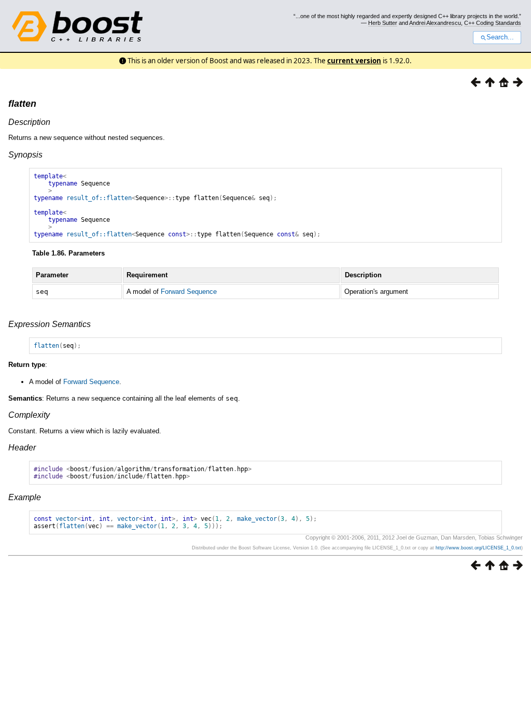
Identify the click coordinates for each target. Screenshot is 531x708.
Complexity (29, 414)
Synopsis (25, 154)
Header (22, 447)
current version (354, 60)
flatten (22, 103)
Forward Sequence (189, 291)
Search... (500, 37)
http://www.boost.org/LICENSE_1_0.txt (478, 547)
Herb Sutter (382, 23)
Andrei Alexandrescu (435, 23)
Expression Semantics (49, 324)
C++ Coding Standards (492, 23)
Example (24, 497)
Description (29, 122)
